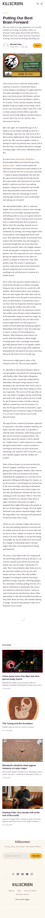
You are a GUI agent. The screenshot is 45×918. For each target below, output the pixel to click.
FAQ (19, 891)
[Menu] (42, 4)
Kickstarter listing (23, 159)
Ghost (27, 899)
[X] (13, 874)
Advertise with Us (22, 894)
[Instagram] (32, 874)
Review (6, 13)
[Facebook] (18, 874)
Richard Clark (16, 44)
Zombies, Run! (8, 165)
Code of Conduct (30, 891)
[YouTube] (27, 874)
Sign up (11, 891)
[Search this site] (38, 4)
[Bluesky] (22, 874)
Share (37, 45)
